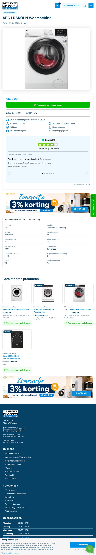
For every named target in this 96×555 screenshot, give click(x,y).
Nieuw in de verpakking (56, 228)
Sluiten (16, 553)
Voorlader (8, 235)
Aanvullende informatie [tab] (14, 219)
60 (48, 242)
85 (5, 242)
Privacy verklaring (6, 553)
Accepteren (82, 545)
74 (48, 263)
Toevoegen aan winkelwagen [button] (18, 323)
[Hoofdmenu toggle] (91, 5)
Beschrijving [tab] (34, 219)
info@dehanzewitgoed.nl (13, 431)
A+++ (49, 235)
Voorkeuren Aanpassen (82, 550)
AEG (6, 228)
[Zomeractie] (48, 203)
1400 (6, 256)
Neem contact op (93, 207)
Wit (5, 263)
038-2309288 (20, 429)
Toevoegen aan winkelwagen (49, 105)
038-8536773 (13, 427)
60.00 (7, 249)
